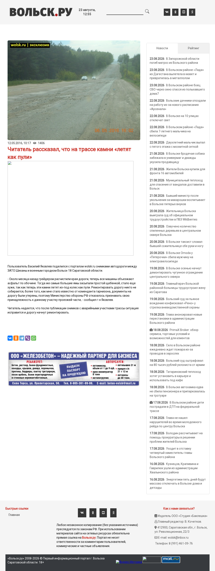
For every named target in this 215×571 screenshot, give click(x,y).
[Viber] (27, 338)
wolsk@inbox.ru (178, 537)
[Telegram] (21, 338)
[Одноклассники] (15, 338)
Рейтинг (193, 48)
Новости (162, 48)
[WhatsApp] (33, 338)
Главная (14, 515)
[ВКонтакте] (10, 338)
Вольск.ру (89, 537)
